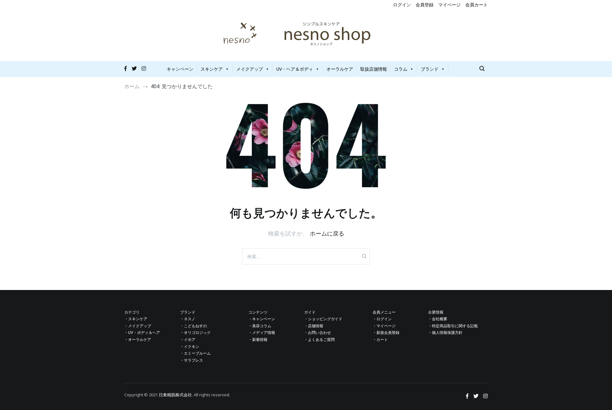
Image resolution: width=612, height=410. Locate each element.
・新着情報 (257, 339)
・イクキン (189, 346)
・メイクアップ (137, 326)
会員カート (476, 5)
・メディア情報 (261, 332)
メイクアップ (249, 69)
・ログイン (382, 319)
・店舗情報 (313, 326)
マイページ (449, 5)
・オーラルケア (137, 339)
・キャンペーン (261, 319)
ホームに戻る (327, 233)
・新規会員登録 (386, 332)
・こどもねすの (193, 326)
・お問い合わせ (317, 332)
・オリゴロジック (195, 332)
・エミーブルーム (195, 353)
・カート (380, 339)
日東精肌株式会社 (175, 395)
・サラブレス (191, 360)
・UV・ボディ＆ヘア (142, 332)
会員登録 (424, 5)
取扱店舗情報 (373, 69)
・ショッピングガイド (323, 319)
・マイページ (384, 326)
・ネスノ (187, 319)
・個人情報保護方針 (445, 332)
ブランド (430, 69)
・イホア (187, 339)
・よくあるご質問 (319, 339)
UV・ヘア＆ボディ (294, 69)
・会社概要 (437, 319)
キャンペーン (180, 69)
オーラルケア (339, 69)
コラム (400, 69)
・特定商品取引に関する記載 (453, 326)
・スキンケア (135, 319)
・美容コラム (259, 326)
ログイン (402, 5)
